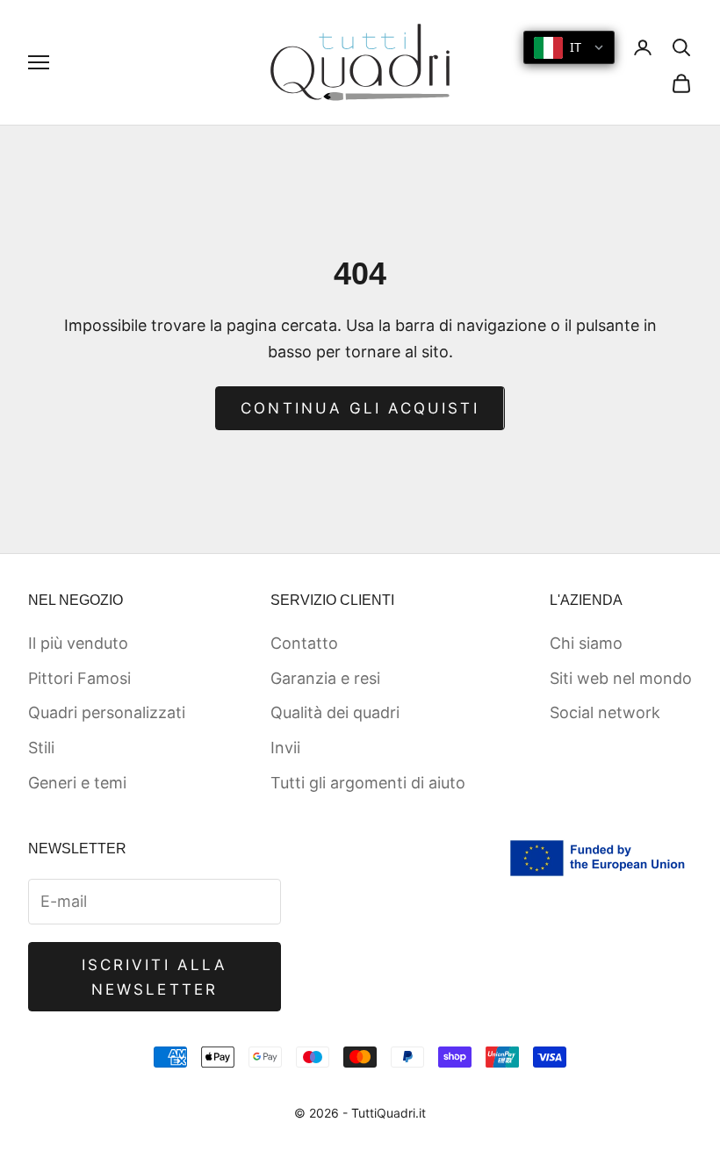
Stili (41, 747)
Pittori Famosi (79, 678)
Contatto (304, 643)
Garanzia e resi (325, 678)
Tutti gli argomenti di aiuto (367, 782)
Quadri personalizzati (106, 712)
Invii (285, 747)
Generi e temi (77, 782)
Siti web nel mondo (621, 678)
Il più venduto (78, 643)
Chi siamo (586, 643)
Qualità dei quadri (335, 712)
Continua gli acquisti (360, 408)
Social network (605, 712)
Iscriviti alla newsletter (154, 977)
